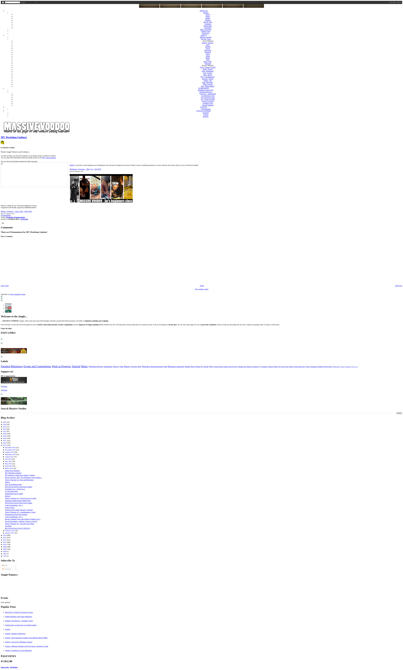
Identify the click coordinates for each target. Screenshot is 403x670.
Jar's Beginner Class (208, 96)
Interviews (205, 33)
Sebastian (208, 64)
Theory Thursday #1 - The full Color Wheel (19, 524)
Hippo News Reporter (12, 471)
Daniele (207, 47)
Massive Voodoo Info (132, 366)
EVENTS (203, 107)
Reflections (354, 367)
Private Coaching (208, 101)
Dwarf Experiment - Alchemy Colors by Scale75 (21, 521)
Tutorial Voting (273, 367)
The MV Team (206, 39)
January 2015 (9, 533)
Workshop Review (96, 366)
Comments (7, 569)
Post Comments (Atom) (18, 294)
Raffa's (72, 165)
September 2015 (10, 454)
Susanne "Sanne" (208, 79)
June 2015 (8, 461)
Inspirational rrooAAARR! (14, 494)
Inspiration (207, 28)
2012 (5, 540)
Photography (208, 26)
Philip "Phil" (208, 62)
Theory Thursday (346, 367)
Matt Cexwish (208, 84)
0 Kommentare (6, 215)
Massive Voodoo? (206, 37)
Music (84, 366)
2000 (5, 551)
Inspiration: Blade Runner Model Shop (18, 501)
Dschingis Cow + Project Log (15, 489)
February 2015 (10, 531)
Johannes (208, 52)
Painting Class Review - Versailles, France (19, 621)
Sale (165, 366)
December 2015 (10, 447)
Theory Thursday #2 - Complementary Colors (20, 512)
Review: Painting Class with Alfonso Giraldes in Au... (23, 519)
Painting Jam (242, 367)
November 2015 (10, 450)
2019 (5, 436)
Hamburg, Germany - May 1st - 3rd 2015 (85, 169)
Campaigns (313, 367)
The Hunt (8, 526)
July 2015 (8, 459)
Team (307, 367)
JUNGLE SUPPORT (203, 111)
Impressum (5, 667)
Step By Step (207, 22)
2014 (5, 535)
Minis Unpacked (205, 30)
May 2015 (8, 464)
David (208, 48)
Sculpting (208, 24)
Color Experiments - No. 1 (14, 517)
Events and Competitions (37, 366)
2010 (5, 544)
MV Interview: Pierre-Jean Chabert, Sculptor (20, 475)
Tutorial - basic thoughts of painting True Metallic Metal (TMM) (26, 638)
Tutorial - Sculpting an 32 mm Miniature (18, 650)
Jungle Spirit (228, 367)
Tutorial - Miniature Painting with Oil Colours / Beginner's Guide (26, 646)
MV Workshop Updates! (14, 137)
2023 (5, 427)
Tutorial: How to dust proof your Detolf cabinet (20, 625)
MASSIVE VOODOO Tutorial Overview (19, 612)
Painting (208, 20)
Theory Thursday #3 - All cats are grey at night (20, 498)
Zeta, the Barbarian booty (13, 484)
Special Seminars (207, 105)
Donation (206, 113)
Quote (205, 366)
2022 (5, 429)
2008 (5, 549)
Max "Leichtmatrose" (208, 77)
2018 (5, 438)
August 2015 (9, 457)
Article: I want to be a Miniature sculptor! (18, 642)
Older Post (398, 286)
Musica (291, 367)
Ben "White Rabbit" (208, 86)
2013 (5, 537)
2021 (5, 431)
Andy (208, 45)
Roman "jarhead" (208, 43)
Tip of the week (283, 367)
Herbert (7, 496)
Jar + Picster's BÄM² (208, 99)
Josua (208, 54)
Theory (207, 14)
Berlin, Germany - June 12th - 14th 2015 (16, 211)
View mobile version (201, 289)
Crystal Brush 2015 (11, 491)
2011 (5, 542)
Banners (205, 116)
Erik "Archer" (208, 73)
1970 (5, 556)
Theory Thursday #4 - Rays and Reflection (19, 480)
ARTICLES (204, 11)
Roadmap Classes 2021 (205, 90)
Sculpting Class (208, 103)
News (211, 366)
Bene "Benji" (207, 75)
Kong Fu (199, 366)
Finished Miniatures (12, 366)
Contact (205, 115)
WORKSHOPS (203, 88)
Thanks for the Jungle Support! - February (19, 510)
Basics (208, 16)
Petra (207, 60)
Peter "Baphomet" (208, 71)
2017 (5, 441)
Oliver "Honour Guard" (208, 67)
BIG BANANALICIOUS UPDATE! (17, 528)
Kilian (208, 56)
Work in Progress (61, 366)
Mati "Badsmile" (207, 82)
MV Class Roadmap (49, 158)
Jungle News (190, 366)
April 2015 (9, 466)
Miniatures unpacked (175, 366)
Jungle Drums (218, 367)
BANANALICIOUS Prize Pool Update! (18, 487)
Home (202, 286)
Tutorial (76, 366)
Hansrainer (207, 50)
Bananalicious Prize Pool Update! (16, 514)
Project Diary (327, 367)
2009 (5, 547)
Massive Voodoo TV (254, 367)
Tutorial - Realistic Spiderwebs (15, 634)
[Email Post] (2, 223)
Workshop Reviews (205, 92)
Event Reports (205, 109)
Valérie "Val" (207, 81)
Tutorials (206, 13)
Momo (208, 58)
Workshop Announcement (152, 366)
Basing (207, 18)
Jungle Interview (299, 367)
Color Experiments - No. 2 (14, 505)
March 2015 (9, 468)
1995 (5, 554)
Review (234, 367)
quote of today (10, 507)
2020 (5, 434)
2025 (5, 422)
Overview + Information (208, 94)
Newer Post (5, 286)
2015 (5, 445)
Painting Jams (205, 31)
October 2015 (9, 452)
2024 (5, 424)
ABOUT (204, 35)
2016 (5, 443)
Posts (5, 565)
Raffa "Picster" (208, 69)
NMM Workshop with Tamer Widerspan (18, 617)
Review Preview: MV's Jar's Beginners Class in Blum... (23, 477)
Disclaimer (14, 667)
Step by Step (118, 366)
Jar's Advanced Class (208, 98)
